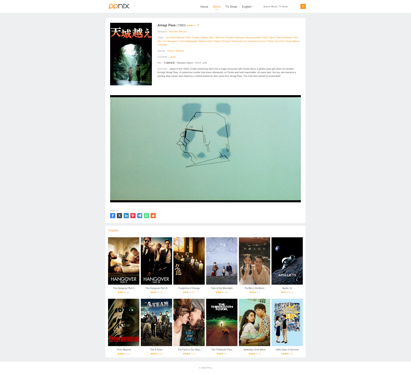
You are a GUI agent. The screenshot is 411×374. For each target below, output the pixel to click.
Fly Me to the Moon (254, 288)
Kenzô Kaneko (253, 37)
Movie (217, 6)
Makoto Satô (205, 41)
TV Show (231, 6)
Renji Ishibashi (284, 37)
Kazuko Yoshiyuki (235, 37)
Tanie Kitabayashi (188, 41)
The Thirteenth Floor (221, 349)
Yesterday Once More (254, 349)
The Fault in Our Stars (189, 349)
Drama (170, 50)
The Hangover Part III (156, 288)
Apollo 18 (287, 288)
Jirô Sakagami (170, 41)
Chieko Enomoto (275, 41)
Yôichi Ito (219, 37)
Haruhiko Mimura (177, 31)
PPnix (209, 367)
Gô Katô (163, 44)
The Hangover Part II (123, 288)
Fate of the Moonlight (222, 288)
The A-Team (156, 349)
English (246, 6)
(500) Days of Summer (287, 349)
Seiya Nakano (293, 41)
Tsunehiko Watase (175, 37)
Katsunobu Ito (239, 41)
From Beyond (124, 349)
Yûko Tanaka (192, 37)
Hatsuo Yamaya (222, 41)
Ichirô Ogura (268, 37)
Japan (173, 56)
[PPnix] (119, 6)
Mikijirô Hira (207, 37)
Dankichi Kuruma (256, 41)
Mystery (180, 50)
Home (204, 6)
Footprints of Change (189, 288)
